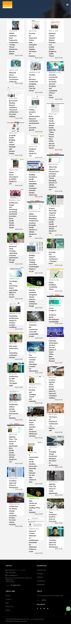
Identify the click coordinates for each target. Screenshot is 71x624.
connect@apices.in (12, 575)
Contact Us (9, 599)
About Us (8, 595)
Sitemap (8, 610)
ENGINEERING (41, 584)
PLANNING (40, 573)
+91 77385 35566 (11, 572)
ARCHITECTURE (41, 570)
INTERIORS (40, 577)
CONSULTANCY (41, 581)
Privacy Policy (9, 606)
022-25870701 (11, 570)
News (7, 603)
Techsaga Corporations (20, 621)
